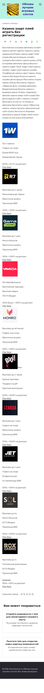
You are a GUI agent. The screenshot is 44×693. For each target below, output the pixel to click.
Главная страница (10, 23)
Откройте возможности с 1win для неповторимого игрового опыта (22, 617)
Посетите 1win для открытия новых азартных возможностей (22, 642)
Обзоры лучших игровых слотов (28, 9)
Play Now (6, 167)
